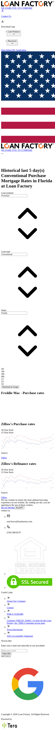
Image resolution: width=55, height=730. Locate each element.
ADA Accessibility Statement (20, 636)
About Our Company (16, 601)
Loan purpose (7, 193)
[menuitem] (14, 33)
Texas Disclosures (15, 629)
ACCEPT (19, 508)
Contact (10, 607)
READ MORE (8, 508)
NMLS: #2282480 (15, 614)
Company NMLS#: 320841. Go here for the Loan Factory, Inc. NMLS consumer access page (29, 621)
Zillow (4, 458)
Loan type (5, 251)
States (3, 310)
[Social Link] (27, 709)
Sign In (4, 50)
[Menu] (2, 153)
